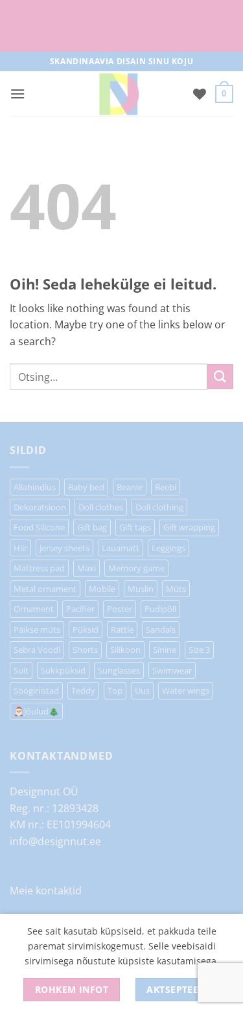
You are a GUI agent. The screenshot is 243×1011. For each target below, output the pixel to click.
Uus (142, 690)
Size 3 (199, 649)
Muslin (141, 589)
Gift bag (92, 527)
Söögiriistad (36, 690)
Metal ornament (45, 589)
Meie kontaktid (46, 890)
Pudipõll (160, 609)
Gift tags (135, 527)
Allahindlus (35, 487)
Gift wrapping (189, 527)
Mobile (102, 589)
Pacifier (80, 609)
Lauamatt (120, 548)
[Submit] (220, 376)
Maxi (86, 568)
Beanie (130, 487)
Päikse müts (37, 629)
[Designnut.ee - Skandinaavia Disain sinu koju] (118, 94)
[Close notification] (222, 26)
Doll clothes (100, 507)
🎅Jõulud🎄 (36, 711)
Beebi (165, 487)
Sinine (164, 649)
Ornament (34, 609)
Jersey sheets (64, 548)
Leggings (168, 548)
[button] (17, 93)
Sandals (161, 629)
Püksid (85, 629)
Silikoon (125, 649)
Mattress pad (39, 568)
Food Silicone (39, 527)
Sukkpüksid (63, 670)
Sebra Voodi (37, 649)
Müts (176, 589)
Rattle (122, 629)
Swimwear (172, 670)
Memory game (136, 568)
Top (115, 690)
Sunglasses (119, 670)
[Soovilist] (199, 94)
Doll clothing (159, 507)
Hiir (20, 548)
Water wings (185, 690)
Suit (21, 670)
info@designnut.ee (55, 841)
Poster (119, 609)
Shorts (85, 649)
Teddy (83, 690)
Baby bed (86, 487)
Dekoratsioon (40, 507)
